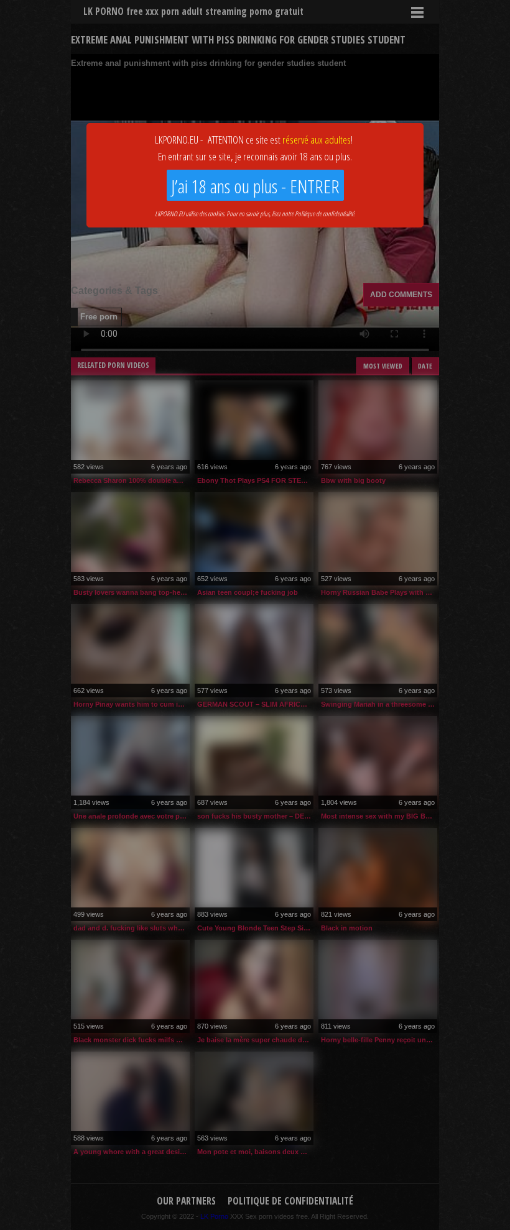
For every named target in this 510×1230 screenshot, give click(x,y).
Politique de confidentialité (324, 213)
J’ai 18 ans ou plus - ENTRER (255, 186)
